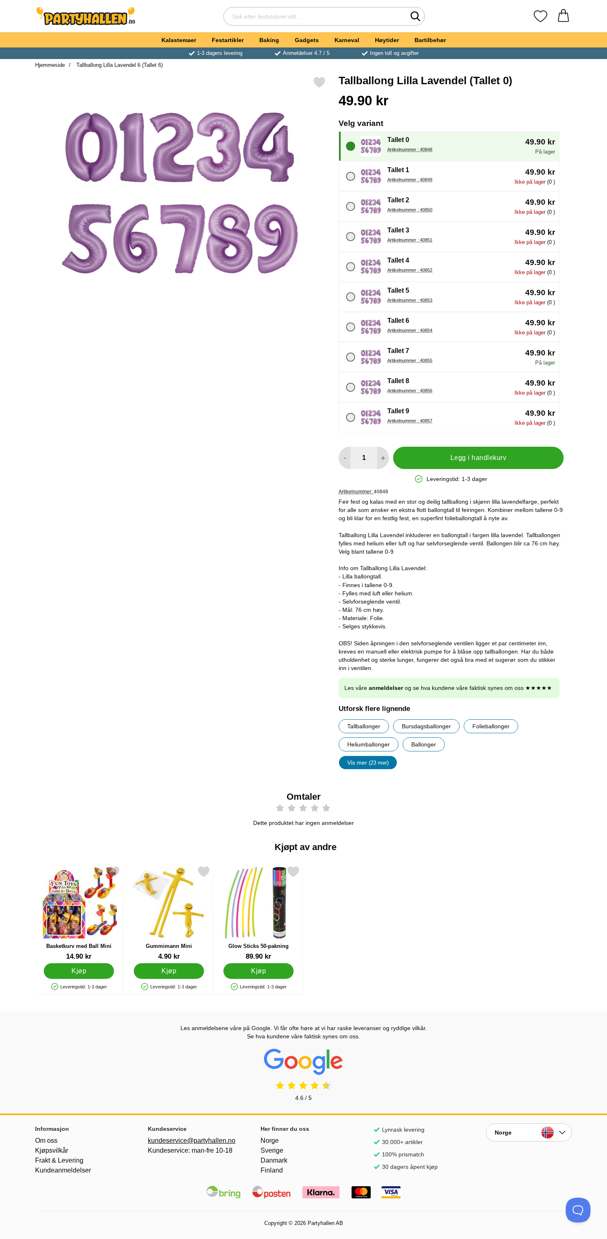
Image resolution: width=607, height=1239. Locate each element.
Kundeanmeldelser (63, 1170)
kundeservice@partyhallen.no (191, 1140)
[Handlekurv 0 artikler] (563, 16)
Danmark (274, 1160)
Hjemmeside (50, 65)
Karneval (346, 40)
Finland (272, 1170)
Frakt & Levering (59, 1160)
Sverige (272, 1150)
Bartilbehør (430, 40)
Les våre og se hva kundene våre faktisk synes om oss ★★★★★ (448, 688)
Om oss (46, 1140)
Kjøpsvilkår (51, 1150)
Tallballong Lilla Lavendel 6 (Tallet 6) (119, 65)
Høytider (387, 40)
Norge (270, 1140)
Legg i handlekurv (478, 457)
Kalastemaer (178, 40)
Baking (269, 40)
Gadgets (307, 40)
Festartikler (228, 40)
